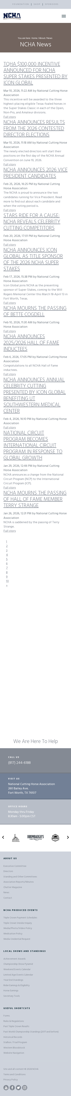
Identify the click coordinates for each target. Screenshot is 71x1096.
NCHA (35, 1069)
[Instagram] (24, 1087)
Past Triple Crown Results (16, 1026)
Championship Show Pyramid (18, 964)
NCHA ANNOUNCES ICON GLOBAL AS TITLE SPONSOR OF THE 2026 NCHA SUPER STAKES (33, 259)
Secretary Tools (11, 996)
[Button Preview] (3, 838)
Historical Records (12, 1037)
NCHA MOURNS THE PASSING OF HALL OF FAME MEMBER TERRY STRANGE (35, 499)
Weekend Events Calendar (17, 970)
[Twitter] (18, 1087)
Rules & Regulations (13, 1021)
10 (7, 581)
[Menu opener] (64, 16)
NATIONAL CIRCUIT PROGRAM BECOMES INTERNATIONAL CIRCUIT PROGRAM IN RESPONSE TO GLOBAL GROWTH (32, 445)
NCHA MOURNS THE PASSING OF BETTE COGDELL (35, 311)
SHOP (37, 4)
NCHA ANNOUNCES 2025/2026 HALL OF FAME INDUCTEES (31, 343)
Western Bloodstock (14, 1048)
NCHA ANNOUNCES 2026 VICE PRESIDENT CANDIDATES (35, 173)
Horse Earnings (10, 991)
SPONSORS (52, 4)
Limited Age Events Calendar (18, 975)
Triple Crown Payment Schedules (20, 918)
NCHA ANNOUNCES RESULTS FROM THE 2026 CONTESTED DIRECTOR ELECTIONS (34, 128)
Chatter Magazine (12, 887)
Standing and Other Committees (20, 877)
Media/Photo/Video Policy (17, 928)
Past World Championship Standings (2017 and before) (31, 1032)
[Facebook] (12, 1087)
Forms (6, 1016)
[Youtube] (6, 1087)
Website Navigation (13, 1053)
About (42, 38)
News (6, 893)
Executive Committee (14, 866)
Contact (7, 898)
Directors (8, 871)
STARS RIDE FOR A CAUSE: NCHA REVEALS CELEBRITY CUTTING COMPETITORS (31, 221)
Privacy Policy (10, 1080)
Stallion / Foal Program (15, 1042)
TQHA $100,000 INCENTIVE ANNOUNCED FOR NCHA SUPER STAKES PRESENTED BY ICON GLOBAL (35, 73)
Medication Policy (12, 934)
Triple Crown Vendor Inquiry (17, 923)
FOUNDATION (20, 4)
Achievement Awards (14, 959)
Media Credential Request (16, 939)
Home (34, 38)
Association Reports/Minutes (18, 882)
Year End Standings (13, 980)
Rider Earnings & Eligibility (16, 985)
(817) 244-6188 (19, 763)
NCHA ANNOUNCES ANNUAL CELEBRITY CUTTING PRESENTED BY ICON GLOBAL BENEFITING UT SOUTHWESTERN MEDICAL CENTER (34, 395)
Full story (9, 117)
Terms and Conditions (14, 1075)
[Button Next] (67, 838)
